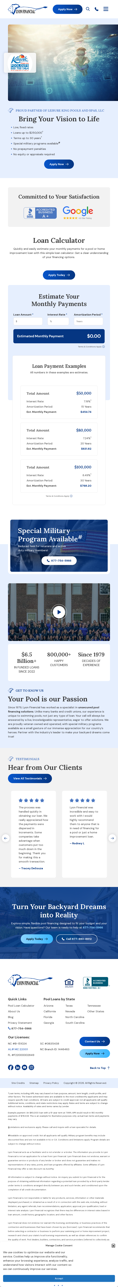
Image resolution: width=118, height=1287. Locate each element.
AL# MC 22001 (18, 1049)
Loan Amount (23, 314)
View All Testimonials (27, 778)
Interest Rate (57, 314)
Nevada (70, 1011)
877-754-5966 (61, 560)
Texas (69, 1006)
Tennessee (94, 1006)
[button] (113, 1245)
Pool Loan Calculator (21, 1006)
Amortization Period (88, 314)
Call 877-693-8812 (79, 939)
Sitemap (34, 1083)
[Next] (112, 838)
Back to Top (98, 1068)
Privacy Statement (20, 1023)
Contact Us (92, 1041)
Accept (59, 1278)
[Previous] (6, 838)
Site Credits (18, 1083)
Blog (11, 1017)
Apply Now (65, 9)
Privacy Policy (51, 1083)
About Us (14, 1011)
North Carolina (74, 1017)
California (50, 1011)
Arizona (48, 1006)
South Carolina (75, 1023)
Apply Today (56, 275)
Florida (48, 1017)
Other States (95, 1011)
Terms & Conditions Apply (90, 347)
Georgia (49, 1023)
